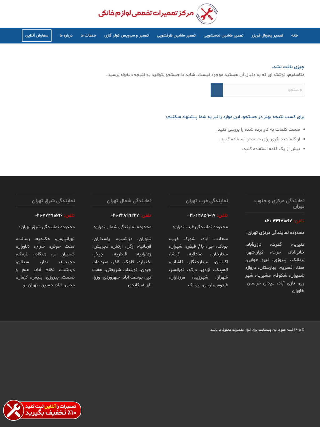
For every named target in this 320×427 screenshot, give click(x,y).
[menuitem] (294, 35)
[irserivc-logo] (160, 14)
